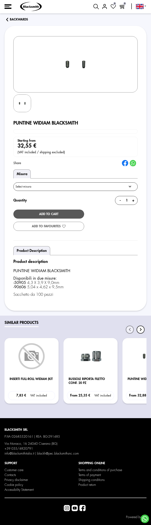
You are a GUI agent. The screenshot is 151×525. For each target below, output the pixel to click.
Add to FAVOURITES (46, 226)
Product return (87, 484)
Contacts (10, 475)
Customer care (14, 470)
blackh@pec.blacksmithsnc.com (58, 453)
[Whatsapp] (145, 519)
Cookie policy (14, 484)
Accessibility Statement (19, 489)
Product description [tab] (32, 250)
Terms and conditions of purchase (100, 470)
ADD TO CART (48, 214)
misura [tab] (22, 174)
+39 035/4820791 (19, 448)
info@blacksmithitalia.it (19, 453)
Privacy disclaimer (16, 480)
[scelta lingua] (141, 6)
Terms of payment (89, 475)
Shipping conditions (91, 480)
